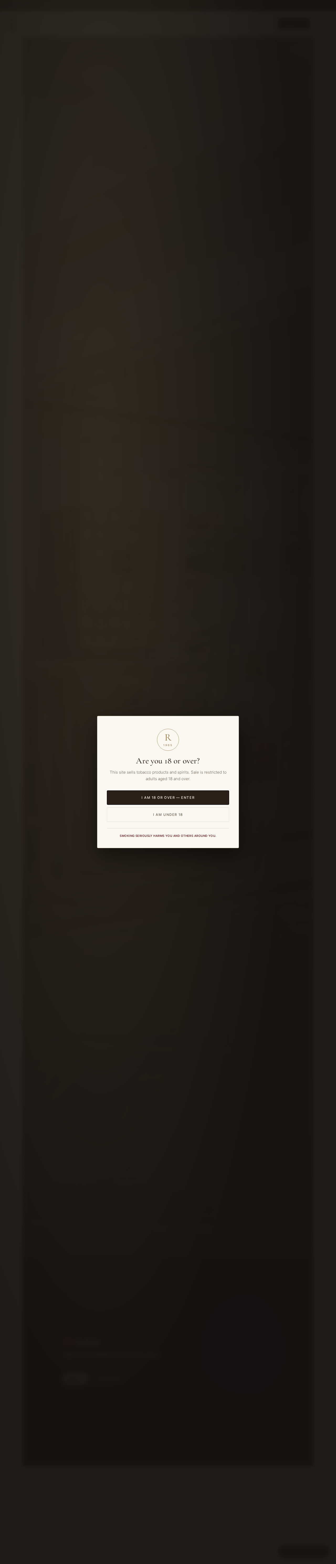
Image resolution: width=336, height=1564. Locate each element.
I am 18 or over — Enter (168, 797)
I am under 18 (168, 814)
